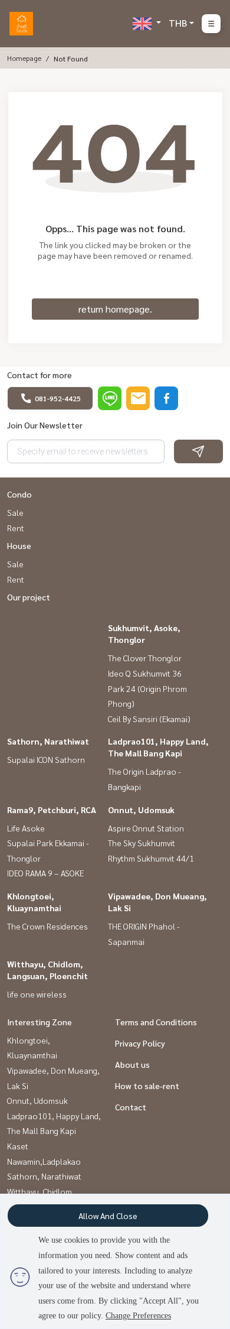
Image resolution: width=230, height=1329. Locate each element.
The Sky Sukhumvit (141, 842)
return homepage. (115, 309)
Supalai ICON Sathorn (46, 759)
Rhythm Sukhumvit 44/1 (151, 858)
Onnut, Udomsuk (141, 809)
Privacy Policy (140, 1043)
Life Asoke (26, 828)
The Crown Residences (47, 926)
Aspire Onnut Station (146, 828)
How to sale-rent (147, 1085)
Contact (130, 1106)
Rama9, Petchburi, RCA (51, 809)
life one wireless (37, 994)
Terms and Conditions (156, 1021)
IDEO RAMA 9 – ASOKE (45, 872)
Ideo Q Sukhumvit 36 (145, 673)
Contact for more (39, 374)
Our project (28, 597)
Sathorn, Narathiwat (48, 741)
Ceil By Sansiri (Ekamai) (149, 718)
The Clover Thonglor (145, 657)
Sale (15, 512)
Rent (15, 527)
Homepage (24, 58)
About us (132, 1064)
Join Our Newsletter (45, 425)
